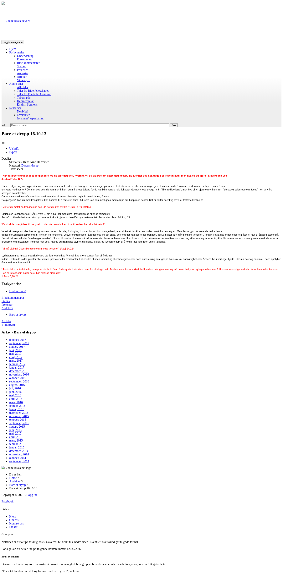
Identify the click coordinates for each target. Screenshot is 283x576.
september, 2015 (19, 423)
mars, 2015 (16, 440)
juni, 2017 (15, 350)
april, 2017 (15, 357)
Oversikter (23, 115)
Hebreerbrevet (25, 101)
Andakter (22, 73)
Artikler (21, 76)
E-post (13, 152)
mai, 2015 (15, 433)
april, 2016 (15, 398)
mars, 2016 (16, 402)
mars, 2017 (16, 360)
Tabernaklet (24, 97)
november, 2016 (19, 374)
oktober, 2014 (17, 457)
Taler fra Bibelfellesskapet (33, 90)
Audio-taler (16, 83)
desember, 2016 (18, 371)
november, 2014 (19, 454)
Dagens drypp (30, 165)
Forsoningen (24, 59)
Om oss (13, 520)
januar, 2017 (16, 367)
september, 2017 (19, 343)
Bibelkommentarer (28, 62)
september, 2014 (19, 461)
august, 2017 (17, 346)
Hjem (12, 49)
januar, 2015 (16, 447)
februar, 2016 (17, 405)
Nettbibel (22, 111)
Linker (13, 527)
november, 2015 (19, 416)
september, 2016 (19, 381)
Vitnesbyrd (23, 80)
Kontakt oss (16, 523)
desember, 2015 (18, 412)
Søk (174, 125)
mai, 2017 (15, 353)
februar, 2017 (17, 364)
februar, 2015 (17, 444)
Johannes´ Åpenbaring (30, 118)
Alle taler (22, 87)
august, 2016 (17, 385)
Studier (21, 66)
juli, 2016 (15, 388)
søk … (6, 125)
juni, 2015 (15, 430)
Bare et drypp (17, 314)
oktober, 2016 (17, 378)
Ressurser (15, 108)
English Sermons (27, 104)
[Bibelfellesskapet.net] (16, 20)
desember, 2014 (18, 451)
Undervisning (25, 56)
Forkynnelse (16, 52)
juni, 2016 (15, 391)
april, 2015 (15, 437)
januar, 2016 (16, 409)
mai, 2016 (15, 395)
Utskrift (13, 148)
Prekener (22, 69)
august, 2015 (17, 426)
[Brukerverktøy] (3, 143)
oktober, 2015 (17, 419)
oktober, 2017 (17, 339)
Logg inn (32, 494)
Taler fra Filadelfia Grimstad (34, 94)
